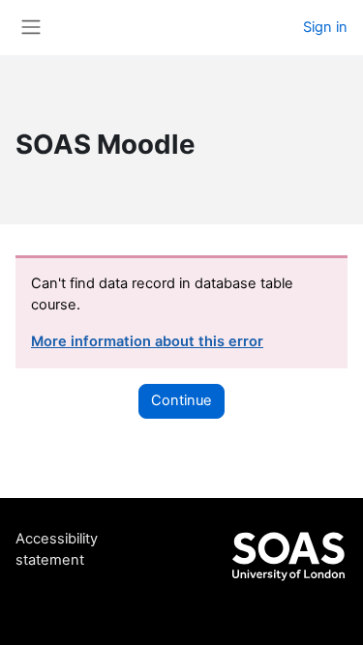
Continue (181, 400)
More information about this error (147, 341)
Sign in (325, 27)
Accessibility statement (56, 549)
